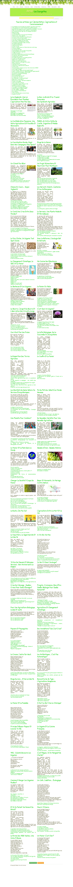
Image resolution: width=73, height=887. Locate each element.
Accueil (14, 6)
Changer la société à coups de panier (19, 61)
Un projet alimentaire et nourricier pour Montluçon (22, 34)
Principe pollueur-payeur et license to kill (20, 84)
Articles (49, 6)
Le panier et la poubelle (16, 81)
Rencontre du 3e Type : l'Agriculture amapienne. (21, 80)
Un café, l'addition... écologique (18, 89)
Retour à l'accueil (33, 862)
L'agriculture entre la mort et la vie (19, 64)
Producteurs (21, 6)
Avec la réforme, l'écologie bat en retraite (20, 41)
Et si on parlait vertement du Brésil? (19, 90)
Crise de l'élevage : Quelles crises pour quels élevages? (22, 70)
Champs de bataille (43, 6)
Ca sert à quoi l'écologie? (17, 69)
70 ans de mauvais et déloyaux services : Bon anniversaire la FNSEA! (25, 68)
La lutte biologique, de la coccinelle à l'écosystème (22, 50)
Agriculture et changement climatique (19, 73)
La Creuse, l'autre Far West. (17, 77)
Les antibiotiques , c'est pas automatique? (20, 78)
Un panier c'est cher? (16, 94)
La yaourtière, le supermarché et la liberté (20, 65)
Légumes (32, 6)
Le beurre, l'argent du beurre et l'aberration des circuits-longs (24, 47)
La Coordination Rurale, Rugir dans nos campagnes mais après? (24, 31)
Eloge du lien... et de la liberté (17, 79)
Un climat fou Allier (16, 33)
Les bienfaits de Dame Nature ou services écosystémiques (23, 54)
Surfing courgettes (54, 6)
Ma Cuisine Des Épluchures (17, 44)
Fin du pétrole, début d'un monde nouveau (20, 55)
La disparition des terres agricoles (18, 52)
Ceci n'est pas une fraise (17, 49)
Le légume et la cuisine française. (18, 85)
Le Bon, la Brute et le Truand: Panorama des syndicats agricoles (24, 27)
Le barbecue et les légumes (17, 45)
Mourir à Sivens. (15, 92)
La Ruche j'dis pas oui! (16, 63)
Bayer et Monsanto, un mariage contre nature (21, 62)
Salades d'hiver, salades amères (18, 60)
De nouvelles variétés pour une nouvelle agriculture (22, 57)
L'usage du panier (27, 6)
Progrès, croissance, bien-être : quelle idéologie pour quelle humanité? (25, 71)
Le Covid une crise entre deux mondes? (19, 38)
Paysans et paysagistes (16, 74)
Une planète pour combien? (17, 56)
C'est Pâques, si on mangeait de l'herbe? (19, 87)
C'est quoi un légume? (16, 48)
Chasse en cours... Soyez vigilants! (18, 36)
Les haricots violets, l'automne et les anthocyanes (22, 37)
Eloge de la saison (15, 32)
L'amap (17, 6)
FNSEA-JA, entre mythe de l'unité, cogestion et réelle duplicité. (24, 30)
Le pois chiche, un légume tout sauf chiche (20, 40)
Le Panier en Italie (15, 46)
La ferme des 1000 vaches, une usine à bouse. (20, 93)
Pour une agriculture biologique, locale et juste (21, 72)
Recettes (59, 6)
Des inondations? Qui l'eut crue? (18, 76)
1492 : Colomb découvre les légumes (19, 86)
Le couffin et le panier (16, 53)
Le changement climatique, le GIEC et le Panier (21, 42)
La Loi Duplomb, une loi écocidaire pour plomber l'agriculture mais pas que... (26, 26)
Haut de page (41, 862)
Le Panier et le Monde (37, 6)
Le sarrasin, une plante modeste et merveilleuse (21, 39)
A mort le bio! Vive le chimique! (18, 82)
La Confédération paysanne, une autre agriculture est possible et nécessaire (27, 29)
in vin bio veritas (15, 66)
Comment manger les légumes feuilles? (19, 88)
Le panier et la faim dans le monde (18, 58)
